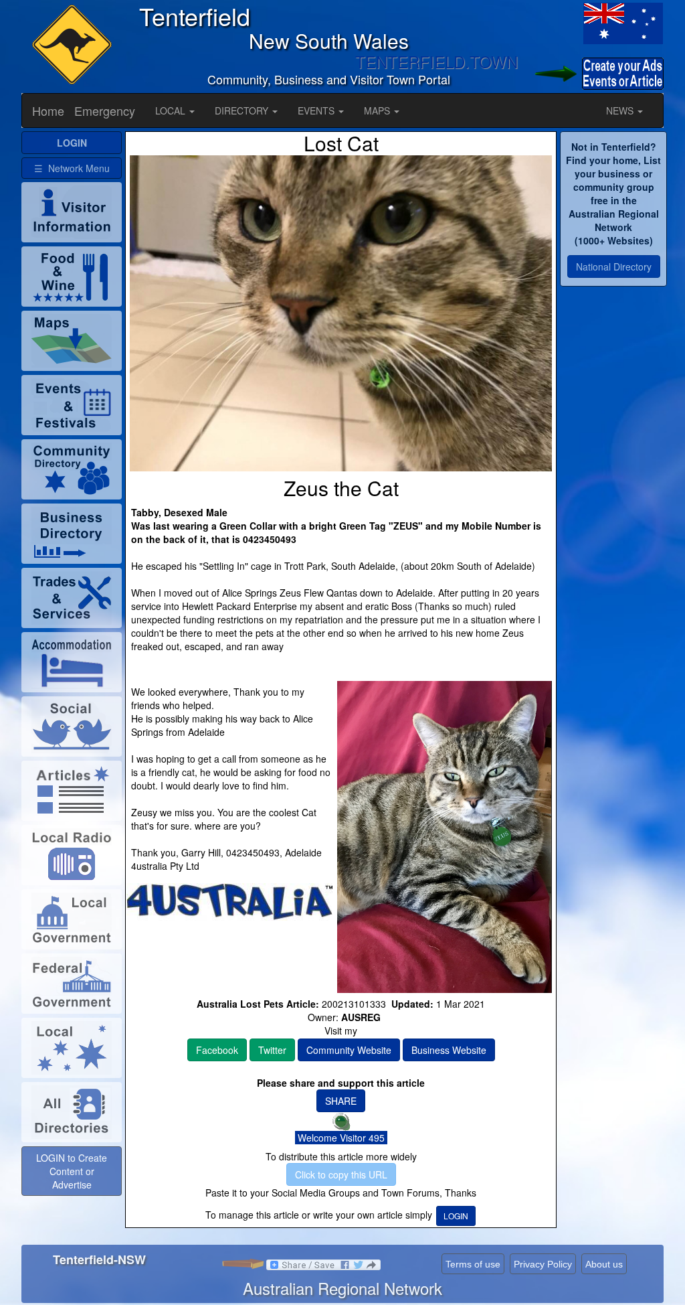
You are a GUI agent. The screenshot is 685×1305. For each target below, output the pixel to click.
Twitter (272, 1050)
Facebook (217, 1050)
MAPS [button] (378, 110)
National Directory (614, 266)
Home (48, 110)
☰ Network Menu (72, 168)
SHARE (341, 1100)
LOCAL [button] (171, 110)
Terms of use (473, 1264)
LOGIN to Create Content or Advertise (71, 1171)
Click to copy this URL (341, 1174)
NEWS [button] (621, 110)
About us (604, 1264)
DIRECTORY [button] (243, 110)
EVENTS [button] (317, 110)
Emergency (104, 110)
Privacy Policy (543, 1264)
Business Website (448, 1050)
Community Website (348, 1050)
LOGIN (456, 1215)
